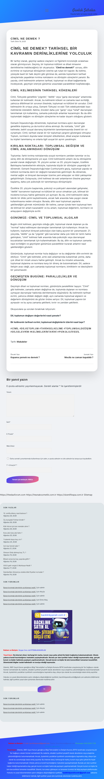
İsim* (8, 422)
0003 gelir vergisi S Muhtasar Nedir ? (17, 565)
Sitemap (88, 494)
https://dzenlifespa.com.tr (70, 494)
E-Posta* (9, 434)
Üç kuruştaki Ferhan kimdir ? (14, 520)
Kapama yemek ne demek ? (25, 357)
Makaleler (22, 341)
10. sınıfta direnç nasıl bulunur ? (15, 513)
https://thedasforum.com (12, 494)
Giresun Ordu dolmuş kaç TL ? (14, 552)
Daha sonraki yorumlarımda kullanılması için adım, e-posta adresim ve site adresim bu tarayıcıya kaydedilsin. (51, 459)
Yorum (8, 392)
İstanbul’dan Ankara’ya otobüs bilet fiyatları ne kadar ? (23, 572)
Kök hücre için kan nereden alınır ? (16, 526)
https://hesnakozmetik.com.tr (41, 494)
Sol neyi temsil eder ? (11, 546)
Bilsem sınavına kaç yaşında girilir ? (16, 559)
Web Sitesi (10, 446)
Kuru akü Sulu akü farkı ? (12, 533)
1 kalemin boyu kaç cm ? (12, 539)
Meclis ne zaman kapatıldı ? (78, 357)
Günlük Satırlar (83, 10)
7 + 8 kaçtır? (11, 465)
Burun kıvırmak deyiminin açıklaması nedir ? (19, 588)
